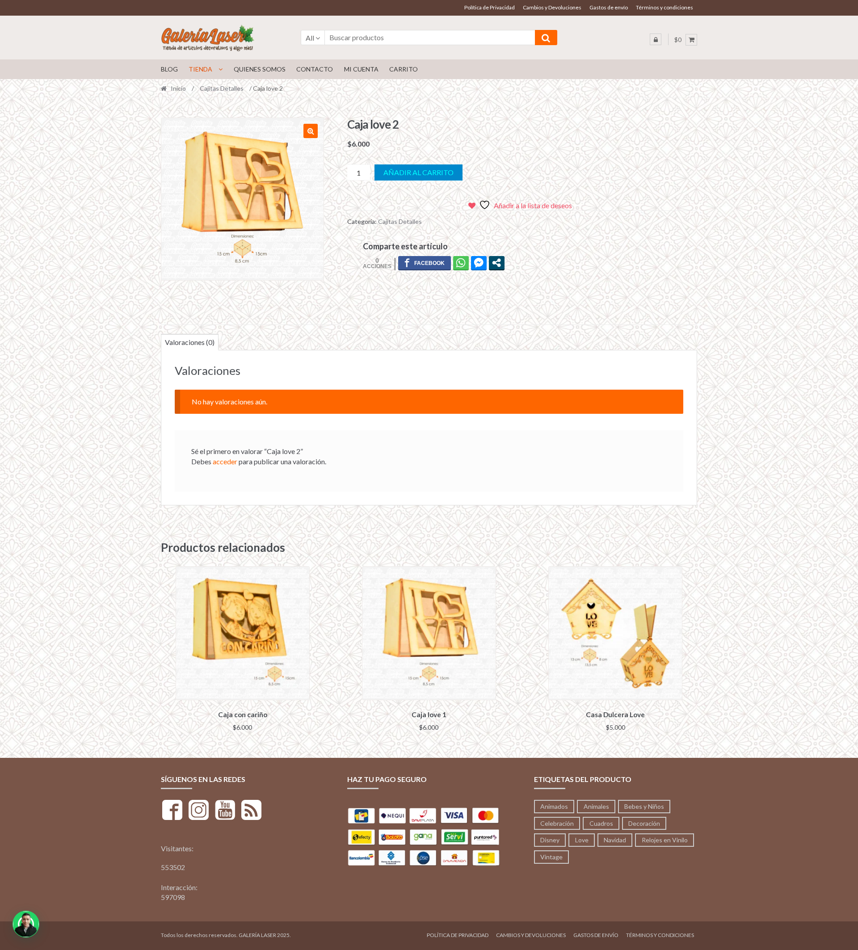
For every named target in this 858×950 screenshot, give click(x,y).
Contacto (314, 69)
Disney (549, 840)
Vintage (551, 857)
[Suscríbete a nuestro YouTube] (225, 811)
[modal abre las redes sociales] (497, 262)
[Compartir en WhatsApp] (461, 262)
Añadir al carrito (418, 172)
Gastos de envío (608, 7)
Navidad (615, 840)
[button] (310, 131)
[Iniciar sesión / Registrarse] (655, 39)
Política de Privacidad (489, 7)
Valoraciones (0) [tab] (189, 342)
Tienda (200, 69)
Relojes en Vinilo (665, 840)
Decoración (644, 823)
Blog (169, 69)
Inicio (178, 88)
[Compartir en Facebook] (424, 262)
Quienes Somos (260, 69)
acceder (225, 461)
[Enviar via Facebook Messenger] (479, 262)
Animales (596, 806)
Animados (554, 806)
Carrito (403, 69)
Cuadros (601, 823)
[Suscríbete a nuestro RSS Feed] (251, 811)
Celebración (557, 823)
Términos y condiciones (664, 7)
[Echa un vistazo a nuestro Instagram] (199, 811)
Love (582, 840)
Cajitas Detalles (222, 88)
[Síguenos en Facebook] (172, 811)
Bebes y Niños (644, 806)
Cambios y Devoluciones (552, 7)
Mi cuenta (361, 69)
